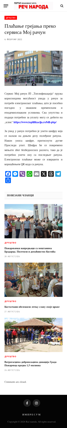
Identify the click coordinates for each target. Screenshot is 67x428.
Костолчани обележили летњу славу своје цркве (31, 307)
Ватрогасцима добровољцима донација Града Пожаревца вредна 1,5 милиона (30, 363)
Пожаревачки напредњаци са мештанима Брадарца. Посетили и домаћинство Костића (29, 249)
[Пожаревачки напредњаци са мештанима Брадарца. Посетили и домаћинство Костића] (33, 221)
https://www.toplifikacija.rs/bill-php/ (35, 122)
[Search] (61, 6)
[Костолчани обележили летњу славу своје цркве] (33, 280)
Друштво (11, 18)
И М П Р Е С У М (31, 414)
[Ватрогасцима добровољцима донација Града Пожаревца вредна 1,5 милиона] (33, 335)
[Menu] (6, 6)
